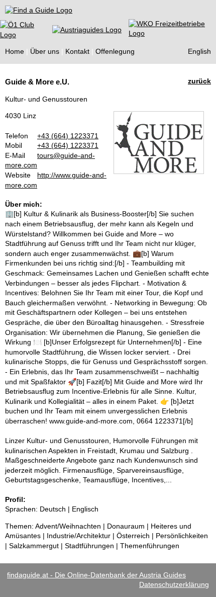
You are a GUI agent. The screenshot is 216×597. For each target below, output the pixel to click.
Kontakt (77, 51)
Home (14, 51)
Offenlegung (115, 51)
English (199, 51)
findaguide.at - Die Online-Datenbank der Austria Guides (96, 575)
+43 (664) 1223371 (67, 136)
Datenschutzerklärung (174, 584)
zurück (199, 81)
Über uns (44, 51)
